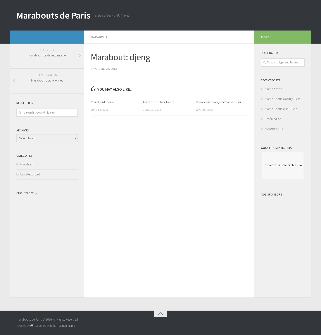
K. (96, 69)
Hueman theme (66, 326)
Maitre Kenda (273, 89)
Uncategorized (30, 174)
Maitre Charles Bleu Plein (281, 109)
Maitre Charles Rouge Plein (282, 99)
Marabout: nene (102, 102)
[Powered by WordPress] (31, 325)
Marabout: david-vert (158, 102)
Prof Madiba (273, 119)
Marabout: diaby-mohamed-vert (219, 102)
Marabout (99, 37)
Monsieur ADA (274, 129)
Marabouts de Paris (53, 15)
